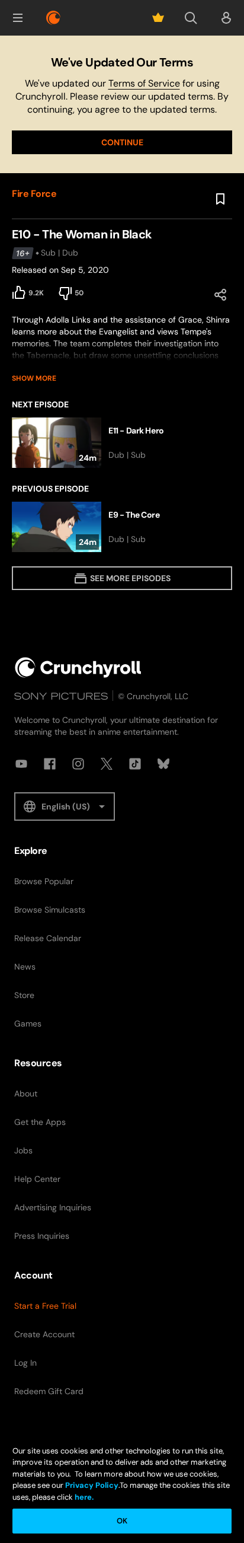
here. (83, 1497)
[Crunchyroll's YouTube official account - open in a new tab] (21, 764)
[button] (18, 18)
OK (122, 1521)
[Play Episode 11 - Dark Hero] (122, 442)
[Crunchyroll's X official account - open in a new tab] (106, 764)
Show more (34, 378)
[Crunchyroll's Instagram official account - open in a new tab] (78, 764)
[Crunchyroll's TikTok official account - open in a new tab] (135, 764)
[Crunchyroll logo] (53, 18)
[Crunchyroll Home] (78, 667)
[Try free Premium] (158, 18)
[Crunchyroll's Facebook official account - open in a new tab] (50, 764)
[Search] (190, 18)
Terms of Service (144, 83)
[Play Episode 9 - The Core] (122, 527)
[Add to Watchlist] (220, 199)
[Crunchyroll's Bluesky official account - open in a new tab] (163, 764)
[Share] (220, 295)
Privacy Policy (91, 1485)
